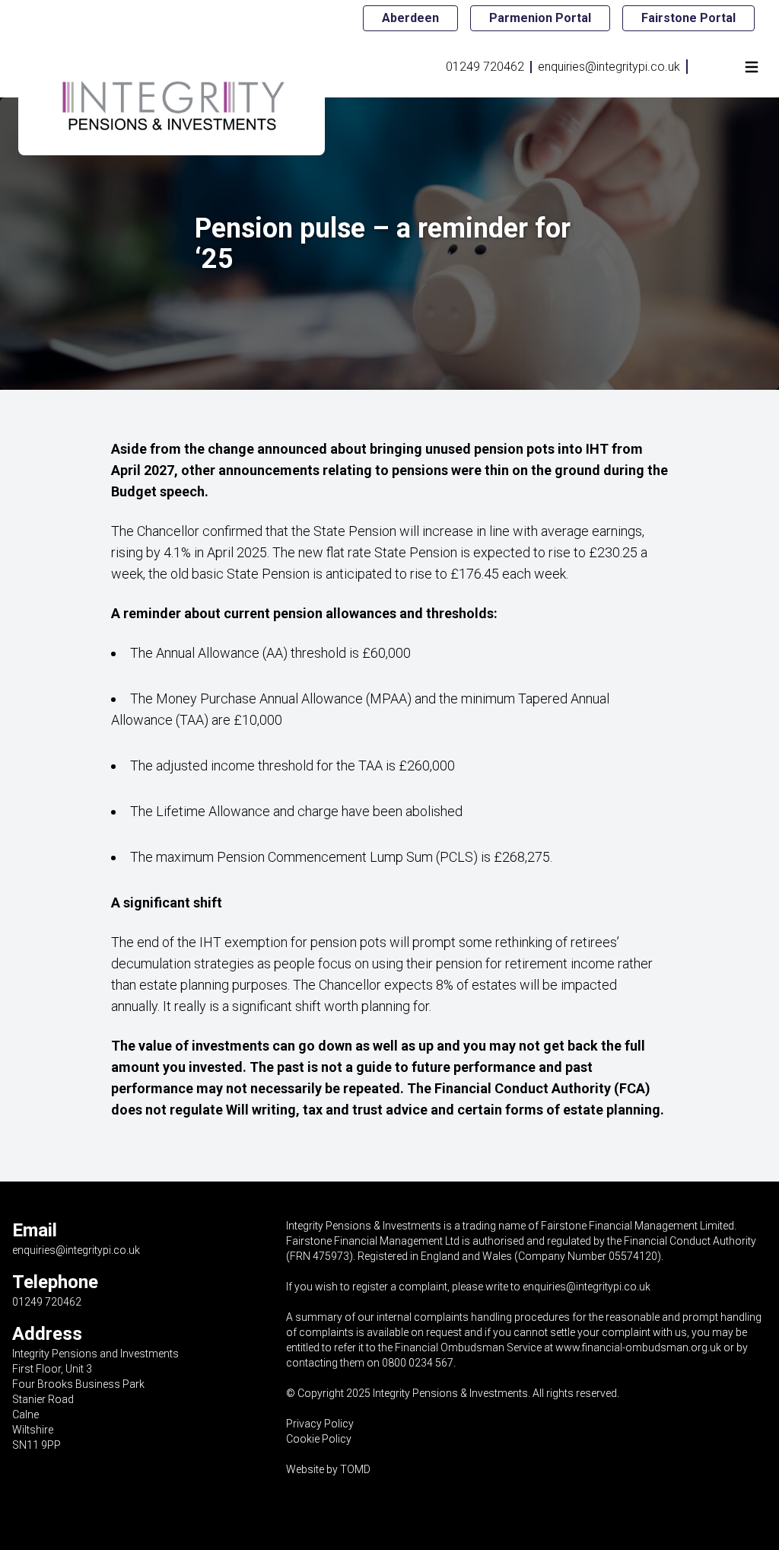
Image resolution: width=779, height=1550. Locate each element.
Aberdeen (410, 18)
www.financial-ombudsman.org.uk (638, 1347)
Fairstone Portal (688, 18)
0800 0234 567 (417, 1363)
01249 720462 (485, 66)
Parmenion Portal (540, 18)
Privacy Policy (320, 1424)
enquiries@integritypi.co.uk (609, 66)
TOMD (355, 1469)
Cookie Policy (318, 1439)
